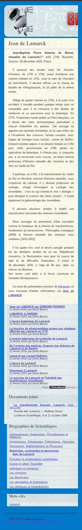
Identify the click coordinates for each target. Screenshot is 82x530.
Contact (44, 521)
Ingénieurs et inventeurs (24, 468)
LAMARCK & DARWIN (23, 313)
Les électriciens (19, 477)
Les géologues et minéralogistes (29, 486)
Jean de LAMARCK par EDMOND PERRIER (37, 306)
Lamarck (14, 504)
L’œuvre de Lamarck (22, 363)
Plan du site (11, 521)
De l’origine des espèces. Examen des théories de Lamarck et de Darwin (41, 347)
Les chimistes (17, 472)
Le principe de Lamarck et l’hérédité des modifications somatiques (35, 379)
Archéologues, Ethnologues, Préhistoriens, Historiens (41, 441)
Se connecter (29, 521)
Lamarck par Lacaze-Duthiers (28, 355)
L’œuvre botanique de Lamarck (29, 321)
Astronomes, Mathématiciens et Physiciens (36, 446)
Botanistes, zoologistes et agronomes (34, 450)
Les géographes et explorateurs (28, 482)
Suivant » (72, 387)
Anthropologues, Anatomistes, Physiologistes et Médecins (38, 436)
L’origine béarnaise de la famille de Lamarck (38, 338)
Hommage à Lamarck (23, 370)
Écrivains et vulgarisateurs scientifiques (33, 459)
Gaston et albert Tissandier (25, 463)
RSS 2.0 (56, 521)
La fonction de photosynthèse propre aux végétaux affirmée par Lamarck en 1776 (42, 330)
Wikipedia (64, 286)
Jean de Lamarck (23, 454)
